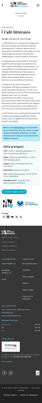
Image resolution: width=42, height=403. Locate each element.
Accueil (21, 16)
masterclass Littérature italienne (16, 116)
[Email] (12, 217)
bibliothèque (19, 127)
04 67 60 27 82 (23, 180)
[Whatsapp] (4, 217)
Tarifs (4, 279)
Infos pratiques (28, 277)
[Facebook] (8, 217)
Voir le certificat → (8, 361)
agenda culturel (14, 160)
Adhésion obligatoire (24, 151)
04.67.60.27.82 (7, 313)
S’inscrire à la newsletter (27, 297)
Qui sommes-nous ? (30, 263)
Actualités (26, 270)
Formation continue (6, 271)
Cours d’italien (7, 263)
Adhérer (25, 283)
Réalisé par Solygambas (29, 395)
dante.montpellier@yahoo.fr (14, 183)
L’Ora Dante (13, 121)
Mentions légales (10, 395)
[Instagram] (10, 373)
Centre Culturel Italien (16, 174)
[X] (16, 217)
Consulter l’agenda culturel (14, 192)
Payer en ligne (27, 290)
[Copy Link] (21, 217)
